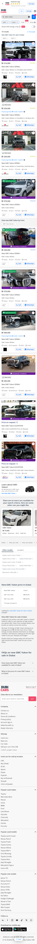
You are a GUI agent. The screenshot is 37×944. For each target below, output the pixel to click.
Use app (29, 11)
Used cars (4, 738)
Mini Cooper (5, 907)
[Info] (20, 27)
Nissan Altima (6, 848)
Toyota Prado (6, 842)
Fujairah (4, 775)
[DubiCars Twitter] (26, 920)
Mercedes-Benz (6, 797)
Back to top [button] (30, 687)
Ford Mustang (6, 853)
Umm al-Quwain (7, 784)
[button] (3, 4)
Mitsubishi (4, 820)
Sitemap (4, 734)
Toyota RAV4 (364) (25, 565)
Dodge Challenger (7, 898)
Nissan (3, 800)
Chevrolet (4, 817)
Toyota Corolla (6, 856)
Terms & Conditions (8, 716)
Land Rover (5, 811)
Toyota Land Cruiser (8, 836)
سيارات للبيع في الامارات (9, 750)
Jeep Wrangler (6, 862)
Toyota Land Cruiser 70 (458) (11, 562)
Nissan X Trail (6, 901)
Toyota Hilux (5, 859)
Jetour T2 (4, 878)
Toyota (3, 794)
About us (4, 713)
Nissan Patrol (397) (8, 565)
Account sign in (6, 722)
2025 (12, 38)
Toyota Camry (6, 845)
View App (31, 4)
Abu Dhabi (5, 763)
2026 (4, 38)
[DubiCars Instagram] (12, 920)
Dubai (3, 772)
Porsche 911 (5, 884)
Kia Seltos (4, 896)
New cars (4, 741)
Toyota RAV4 (5, 904)
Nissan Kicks (5, 887)
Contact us (5, 711)
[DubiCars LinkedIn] (3, 920)
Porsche (4, 826)
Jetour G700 (5, 890)
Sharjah (4, 781)
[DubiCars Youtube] (17, 920)
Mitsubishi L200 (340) (9, 572)
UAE (2, 761)
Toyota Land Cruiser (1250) (11, 555)
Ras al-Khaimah (6, 778)
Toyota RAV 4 (5, 851)
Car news (4, 744)
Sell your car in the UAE (9, 747)
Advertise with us (7, 725)
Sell (21, 11)
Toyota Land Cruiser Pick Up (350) (13, 569)
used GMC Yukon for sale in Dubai (20, 611)
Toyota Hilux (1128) (8, 559)
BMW (3, 806)
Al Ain (3, 766)
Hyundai (4, 814)
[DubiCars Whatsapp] (31, 920)
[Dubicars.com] (5, 688)
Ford (2, 808)
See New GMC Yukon (9, 493)
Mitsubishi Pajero (7, 865)
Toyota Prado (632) (25, 559)
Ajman (3, 769)
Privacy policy (6, 719)
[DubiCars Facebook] (7, 920)
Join (32, 699)
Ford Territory (6, 910)
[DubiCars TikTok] (22, 920)
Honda (3, 823)
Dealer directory (7, 728)
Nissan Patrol (6, 839)
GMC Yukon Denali (8, 224)
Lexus (3, 803)
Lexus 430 (4, 868)
